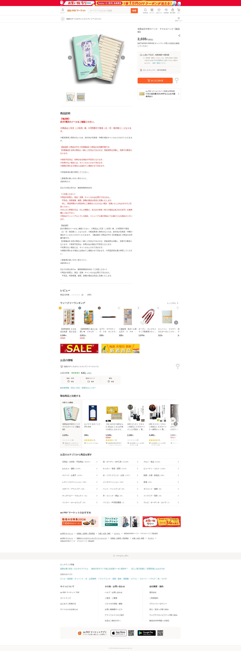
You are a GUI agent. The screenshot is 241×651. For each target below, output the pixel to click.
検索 (134, 11)
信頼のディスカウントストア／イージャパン (92, 538)
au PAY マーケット (66, 533)
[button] (179, 35)
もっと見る (171, 303)
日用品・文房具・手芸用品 (86, 533)
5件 (89, 373)
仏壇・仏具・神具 (104, 533)
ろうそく (117, 533)
